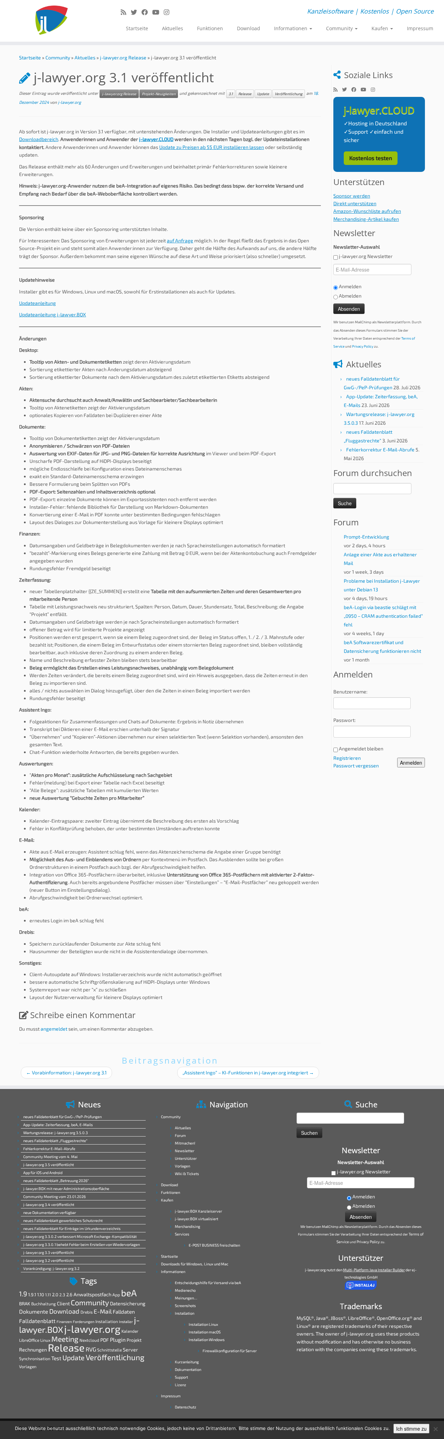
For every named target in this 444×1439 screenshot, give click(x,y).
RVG (91, 1349)
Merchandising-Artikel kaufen (366, 219)
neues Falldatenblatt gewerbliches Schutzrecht (63, 1220)
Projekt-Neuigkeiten (159, 94)
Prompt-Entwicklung (366, 537)
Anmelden (411, 762)
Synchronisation (34, 1358)
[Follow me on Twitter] (136, 12)
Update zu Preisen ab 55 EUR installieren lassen (211, 147)
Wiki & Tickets (187, 1173)
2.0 (55, 1294)
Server (130, 1350)
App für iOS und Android (42, 1172)
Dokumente (33, 1311)
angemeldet (54, 1029)
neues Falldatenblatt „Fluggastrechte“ (55, 1140)
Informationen (291, 28)
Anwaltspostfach (92, 1294)
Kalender (129, 1331)
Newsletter (184, 1150)
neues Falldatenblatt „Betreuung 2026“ (56, 1180)
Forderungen (83, 1321)
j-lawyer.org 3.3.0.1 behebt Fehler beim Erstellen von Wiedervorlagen (81, 1244)
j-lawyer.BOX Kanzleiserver (198, 1211)
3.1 (231, 94)
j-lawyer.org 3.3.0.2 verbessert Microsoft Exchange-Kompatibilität (80, 1236)
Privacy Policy (362, 346)
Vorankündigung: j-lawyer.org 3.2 (51, 1268)
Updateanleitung (37, 303)
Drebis (86, 1311)
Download (248, 28)
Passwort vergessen (356, 765)
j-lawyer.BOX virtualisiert (196, 1218)
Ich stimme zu (411, 1428)
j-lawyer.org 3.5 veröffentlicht (48, 1164)
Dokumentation (188, 1369)
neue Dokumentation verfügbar (49, 1212)
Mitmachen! (185, 1143)
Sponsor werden (351, 196)
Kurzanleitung (187, 1361)
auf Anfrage (180, 240)
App (116, 1294)
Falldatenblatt (37, 1320)
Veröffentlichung (288, 94)
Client (63, 1303)
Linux (45, 1340)
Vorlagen (27, 1366)
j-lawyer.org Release (123, 57)
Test (56, 1358)
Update (263, 94)
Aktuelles (172, 28)
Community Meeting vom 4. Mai (50, 1156)
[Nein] (435, 1428)
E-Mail (103, 1311)
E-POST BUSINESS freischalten (214, 1245)
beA (129, 1292)
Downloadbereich (38, 139)
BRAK (24, 1303)
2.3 (62, 1294)
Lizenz (180, 1384)
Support (181, 1377)
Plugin (118, 1339)
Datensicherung (127, 1303)
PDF (104, 1340)
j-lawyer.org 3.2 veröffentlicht (48, 1260)
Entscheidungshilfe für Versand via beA (208, 1282)
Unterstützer (186, 1158)
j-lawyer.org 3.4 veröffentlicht (48, 1204)
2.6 (69, 1294)
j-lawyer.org (69, 102)
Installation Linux (203, 1324)
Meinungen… (186, 1298)
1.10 (40, 1294)
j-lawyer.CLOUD (156, 139)
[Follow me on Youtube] (158, 12)
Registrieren (347, 758)
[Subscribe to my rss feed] (126, 12)
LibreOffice (29, 1340)
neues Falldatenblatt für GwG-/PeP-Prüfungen (62, 1116)
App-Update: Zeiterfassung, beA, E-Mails (58, 1124)
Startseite (137, 28)
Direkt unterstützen (354, 203)
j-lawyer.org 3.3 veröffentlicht (48, 1252)
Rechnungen (33, 1350)
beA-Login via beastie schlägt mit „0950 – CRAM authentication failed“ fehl (383, 615)
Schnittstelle (109, 1349)
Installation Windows (207, 1339)
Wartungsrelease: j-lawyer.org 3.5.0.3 (55, 1132)
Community (340, 28)
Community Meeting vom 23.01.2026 (54, 1196)
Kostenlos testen (370, 158)
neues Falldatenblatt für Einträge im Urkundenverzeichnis (72, 1228)
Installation (106, 1321)
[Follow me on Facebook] (147, 12)
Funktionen (210, 28)
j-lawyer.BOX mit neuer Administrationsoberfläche (66, 1188)
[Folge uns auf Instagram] (169, 12)
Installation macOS (205, 1332)
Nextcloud (89, 1340)
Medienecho (185, 1290)
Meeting (64, 1338)
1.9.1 (32, 1294)
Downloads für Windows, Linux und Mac (194, 1264)
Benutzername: (350, 691)
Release (244, 94)
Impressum (420, 28)
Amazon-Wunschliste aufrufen (367, 211)
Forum (180, 1135)
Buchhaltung (43, 1303)
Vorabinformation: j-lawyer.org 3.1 (66, 1072)
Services (182, 1234)
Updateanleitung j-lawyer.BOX (52, 314)
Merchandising (187, 1226)
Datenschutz (185, 1407)
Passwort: (344, 720)
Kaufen (381, 28)
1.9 (23, 1293)
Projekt (134, 1340)
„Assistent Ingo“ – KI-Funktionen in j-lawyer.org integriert (248, 1072)
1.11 (48, 1294)
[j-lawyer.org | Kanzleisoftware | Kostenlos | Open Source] (51, 20)
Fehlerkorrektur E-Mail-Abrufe (380, 449)
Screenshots (185, 1305)
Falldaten (124, 1311)
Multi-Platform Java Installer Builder (374, 1269)
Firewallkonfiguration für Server (230, 1350)
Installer (126, 1321)
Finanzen (64, 1321)
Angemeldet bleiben (361, 748)
